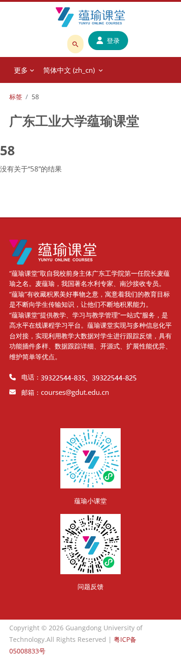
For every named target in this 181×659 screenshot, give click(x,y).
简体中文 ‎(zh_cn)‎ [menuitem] (69, 70)
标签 (15, 96)
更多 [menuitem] (21, 70)
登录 (113, 40)
